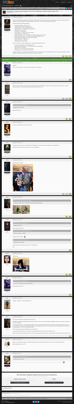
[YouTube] (69, 8)
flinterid (24, 105)
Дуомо (7, 62)
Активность (63, 2)
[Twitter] (71, 8)
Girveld (7, 219)
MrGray (7, 122)
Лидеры (69, 2)
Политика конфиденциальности (10, 402)
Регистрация (17, 5)
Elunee (7, 197)
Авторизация (62, 11)
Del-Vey (7, 101)
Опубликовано (17, 17)
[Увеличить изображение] (21, 209)
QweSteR (7, 339)
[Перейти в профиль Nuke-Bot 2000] (4, 12)
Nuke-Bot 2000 (11, 12)
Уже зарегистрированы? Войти (7, 5)
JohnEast (7, 253)
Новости (21, 12)
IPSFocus (7, 401)
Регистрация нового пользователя (20, 382)
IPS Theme (3, 401)
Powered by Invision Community (67, 402)
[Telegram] (67, 8)
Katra (7, 353)
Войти (54, 382)
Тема (2, 402)
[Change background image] (20, 6)
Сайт (57, 2)
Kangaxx (7, 142)
